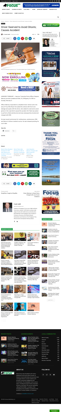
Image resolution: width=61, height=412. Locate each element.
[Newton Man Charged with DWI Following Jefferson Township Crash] (44, 275)
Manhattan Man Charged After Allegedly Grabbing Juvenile (53, 295)
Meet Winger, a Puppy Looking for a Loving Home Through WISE (20, 296)
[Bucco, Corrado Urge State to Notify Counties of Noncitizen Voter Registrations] (7, 307)
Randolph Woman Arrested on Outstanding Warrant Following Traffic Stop (33, 278)
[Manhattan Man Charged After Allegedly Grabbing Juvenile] (44, 295)
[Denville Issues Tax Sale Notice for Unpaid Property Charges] (44, 289)
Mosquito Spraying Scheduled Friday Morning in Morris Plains (54, 224)
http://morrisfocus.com (19, 206)
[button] (58, 17)
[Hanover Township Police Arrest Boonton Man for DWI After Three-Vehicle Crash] (34, 254)
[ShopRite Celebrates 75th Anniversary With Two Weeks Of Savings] (20, 237)
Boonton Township (6, 310)
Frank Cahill (7, 34)
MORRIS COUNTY (47, 219)
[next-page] (5, 320)
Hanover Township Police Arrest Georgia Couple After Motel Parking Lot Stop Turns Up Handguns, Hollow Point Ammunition (20, 279)
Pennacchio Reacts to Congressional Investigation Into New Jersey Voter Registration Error (6, 297)
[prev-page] (2, 320)
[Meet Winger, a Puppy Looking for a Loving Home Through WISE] (20, 289)
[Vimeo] (57, 1)
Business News (18, 240)
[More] (34, 38)
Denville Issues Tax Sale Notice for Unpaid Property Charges (54, 289)
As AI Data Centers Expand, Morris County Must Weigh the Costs (33, 361)
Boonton (30, 258)
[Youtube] (59, 1)
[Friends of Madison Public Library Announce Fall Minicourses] (44, 255)
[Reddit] (46, 374)
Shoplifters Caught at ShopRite (9, 193)
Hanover (7, 21)
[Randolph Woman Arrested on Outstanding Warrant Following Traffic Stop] (34, 271)
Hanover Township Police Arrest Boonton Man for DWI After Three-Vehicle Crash (33, 262)
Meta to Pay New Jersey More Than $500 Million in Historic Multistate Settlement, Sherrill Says (13, 353)
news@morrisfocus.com (28, 393)
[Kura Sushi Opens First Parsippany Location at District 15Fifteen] (24, 354)
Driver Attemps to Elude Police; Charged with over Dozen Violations (32, 195)
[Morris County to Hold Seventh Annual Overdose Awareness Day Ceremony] (44, 262)
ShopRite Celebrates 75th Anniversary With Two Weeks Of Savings (19, 244)
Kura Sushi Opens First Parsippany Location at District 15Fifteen (33, 354)
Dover (29, 240)
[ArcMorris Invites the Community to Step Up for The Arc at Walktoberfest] (44, 230)
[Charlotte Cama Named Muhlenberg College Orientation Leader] (44, 242)
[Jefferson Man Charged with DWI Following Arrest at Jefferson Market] (44, 269)
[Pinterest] (22, 38)
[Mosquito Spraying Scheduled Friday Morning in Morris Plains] (44, 224)
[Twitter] (55, 1)
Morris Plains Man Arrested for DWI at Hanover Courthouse (19, 150)
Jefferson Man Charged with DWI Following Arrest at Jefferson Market (53, 269)
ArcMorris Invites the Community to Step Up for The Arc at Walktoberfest (53, 231)
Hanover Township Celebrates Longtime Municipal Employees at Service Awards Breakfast (6, 262)
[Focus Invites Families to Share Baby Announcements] (34, 237)
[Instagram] (52, 1)
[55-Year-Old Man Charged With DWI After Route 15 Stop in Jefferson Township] (44, 281)
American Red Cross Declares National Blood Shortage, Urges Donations (33, 296)
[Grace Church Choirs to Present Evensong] (44, 237)
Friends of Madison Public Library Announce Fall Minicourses (53, 256)
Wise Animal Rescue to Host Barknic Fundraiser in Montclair (20, 314)
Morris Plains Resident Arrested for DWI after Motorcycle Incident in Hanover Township (6, 152)
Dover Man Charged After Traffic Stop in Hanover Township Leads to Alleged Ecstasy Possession (20, 262)
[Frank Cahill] (2, 34)
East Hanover (30, 310)
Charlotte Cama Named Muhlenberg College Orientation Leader (53, 242)
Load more (50, 300)
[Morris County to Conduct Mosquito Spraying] (34, 307)
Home (2, 21)
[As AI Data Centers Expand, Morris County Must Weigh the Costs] (24, 361)
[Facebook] (50, 1)
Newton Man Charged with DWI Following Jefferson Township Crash (54, 275)
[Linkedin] (30, 38)
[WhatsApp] (26, 38)
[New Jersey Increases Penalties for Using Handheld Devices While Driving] (44, 248)
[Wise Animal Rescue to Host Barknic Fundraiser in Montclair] (20, 307)
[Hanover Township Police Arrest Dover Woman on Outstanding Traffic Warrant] (7, 271)
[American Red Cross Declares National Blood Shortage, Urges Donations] (34, 289)
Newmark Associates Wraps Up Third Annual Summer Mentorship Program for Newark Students (6, 245)
